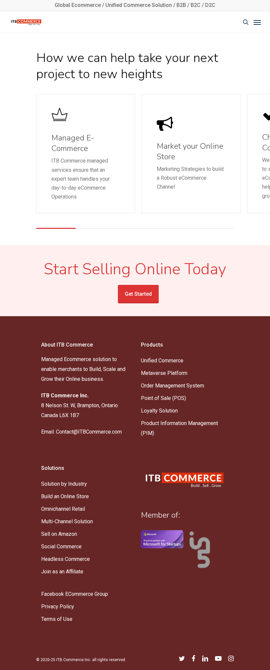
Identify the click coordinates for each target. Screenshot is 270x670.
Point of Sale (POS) (163, 398)
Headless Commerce (65, 559)
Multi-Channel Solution (67, 521)
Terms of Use (56, 619)
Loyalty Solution (159, 411)
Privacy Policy (57, 606)
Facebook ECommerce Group (74, 594)
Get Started (138, 294)
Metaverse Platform (164, 373)
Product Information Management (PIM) (179, 428)
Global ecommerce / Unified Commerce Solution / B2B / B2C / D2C (135, 5)
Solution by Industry (64, 484)
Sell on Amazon (59, 534)
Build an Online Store (65, 496)
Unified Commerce (162, 360)
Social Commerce (61, 546)
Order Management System (172, 385)
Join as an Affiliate (62, 571)
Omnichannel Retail (63, 509)
